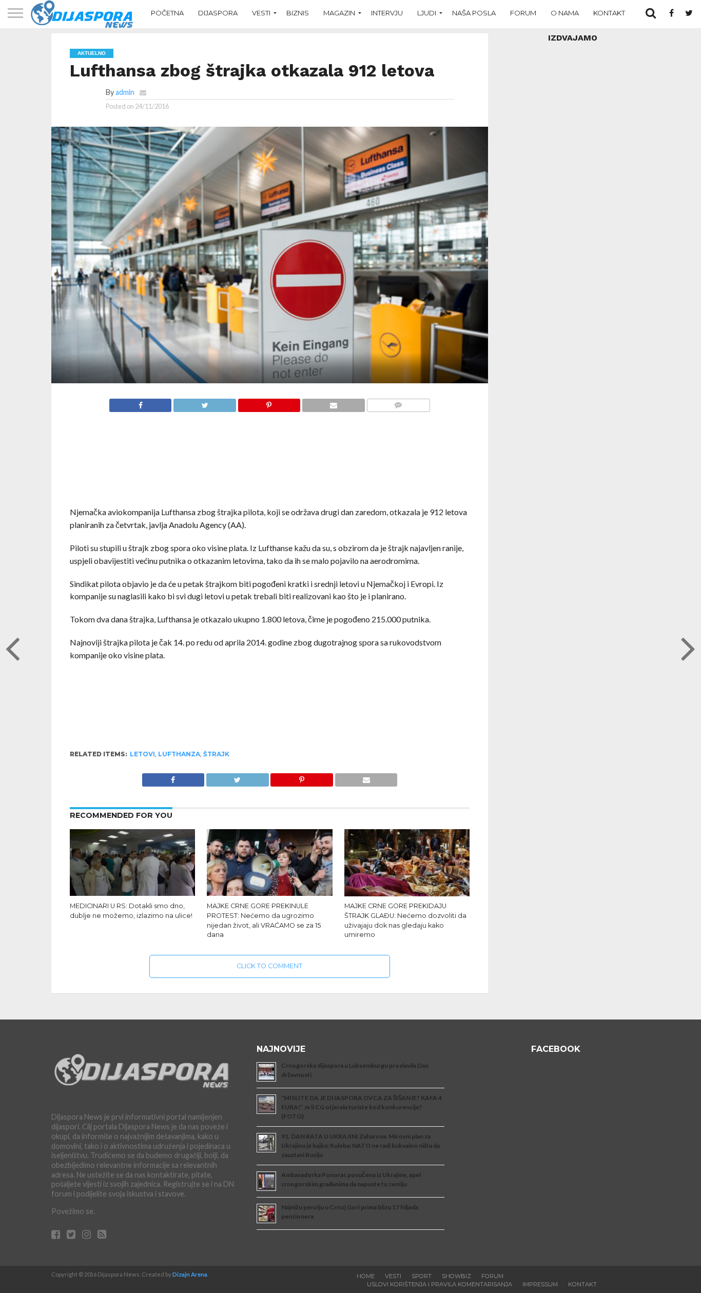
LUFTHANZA (179, 754)
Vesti (261, 13)
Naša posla (474, 13)
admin (124, 92)
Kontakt (609, 13)
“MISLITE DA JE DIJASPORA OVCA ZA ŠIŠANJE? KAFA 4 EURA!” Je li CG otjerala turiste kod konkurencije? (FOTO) (361, 1107)
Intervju (387, 13)
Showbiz (456, 1276)
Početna (167, 13)
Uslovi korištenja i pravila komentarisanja (439, 1284)
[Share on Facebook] (140, 402)
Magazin (339, 13)
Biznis (297, 13)
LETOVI (142, 754)
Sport (422, 1276)
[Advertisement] (270, 464)
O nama (565, 13)
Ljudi (426, 13)
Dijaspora (218, 13)
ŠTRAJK (216, 754)
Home (366, 1276)
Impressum (540, 1284)
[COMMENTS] (398, 402)
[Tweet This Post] (204, 402)
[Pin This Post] (269, 402)
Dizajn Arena (189, 1274)
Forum (523, 13)
